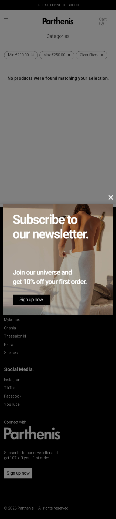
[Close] (111, 197)
